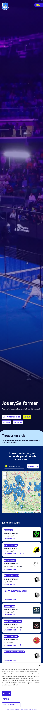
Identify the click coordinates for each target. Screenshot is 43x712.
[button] (40, 665)
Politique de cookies (12, 709)
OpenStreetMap (28, 512)
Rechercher (33, 466)
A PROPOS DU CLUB (10, 539)
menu (37, 5)
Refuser (6, 699)
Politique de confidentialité (28, 709)
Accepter (6, 693)
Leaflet (20, 512)
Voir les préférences (11, 705)
